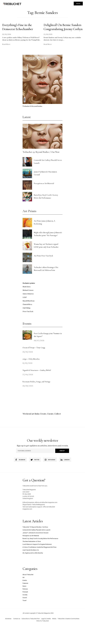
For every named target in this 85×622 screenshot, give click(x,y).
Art (23, 577)
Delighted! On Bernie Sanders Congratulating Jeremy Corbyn (63, 27)
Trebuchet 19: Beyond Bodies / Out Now (41, 152)
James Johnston (28, 294)
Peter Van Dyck (28, 311)
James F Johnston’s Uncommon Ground (35, 533)
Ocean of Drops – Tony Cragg (34, 347)
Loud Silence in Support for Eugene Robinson (37, 544)
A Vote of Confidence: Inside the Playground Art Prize (39, 547)
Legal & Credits (46, 618)
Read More (6, 44)
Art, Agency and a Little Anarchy (33, 553)
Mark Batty (27, 287)
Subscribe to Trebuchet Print (31, 618)
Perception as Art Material (44, 183)
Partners (25, 589)
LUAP (25, 297)
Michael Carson (28, 290)
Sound (25, 597)
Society (25, 595)
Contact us (16, 618)
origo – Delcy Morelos (31, 359)
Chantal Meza (27, 304)
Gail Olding (26, 308)
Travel (24, 600)
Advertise (8, 618)
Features (25, 583)
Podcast (25, 592)
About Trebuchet (28, 574)
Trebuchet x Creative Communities (68, 618)
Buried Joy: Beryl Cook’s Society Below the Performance (40, 538)
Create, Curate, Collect (50, 414)
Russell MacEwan (28, 301)
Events (25, 580)
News (24, 586)
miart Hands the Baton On (31, 550)
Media (54, 618)
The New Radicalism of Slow (32, 541)
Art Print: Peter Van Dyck (43, 256)
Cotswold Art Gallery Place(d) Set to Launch (36, 530)
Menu (78, 3)
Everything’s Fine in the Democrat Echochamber (17, 27)
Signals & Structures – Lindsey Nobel (37, 370)
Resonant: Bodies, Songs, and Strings (37, 381)
